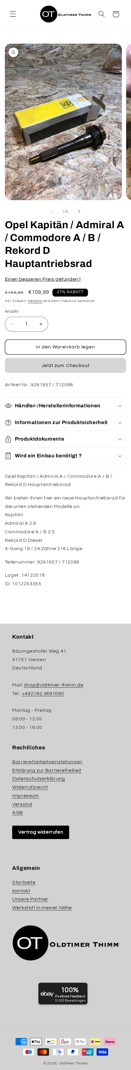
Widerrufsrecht (30, 787)
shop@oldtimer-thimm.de (53, 685)
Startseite (23, 882)
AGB (17, 812)
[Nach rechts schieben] (79, 211)
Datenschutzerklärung (38, 778)
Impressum (25, 795)
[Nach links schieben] (51, 211)
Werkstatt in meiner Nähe (42, 907)
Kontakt (21, 890)
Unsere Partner (30, 899)
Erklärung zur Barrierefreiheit (46, 770)
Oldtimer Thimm (73, 1063)
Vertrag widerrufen (40, 832)
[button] (13, 14)
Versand (35, 301)
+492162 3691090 (43, 693)
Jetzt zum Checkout (65, 365)
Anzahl (12, 311)
